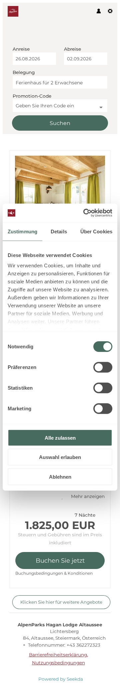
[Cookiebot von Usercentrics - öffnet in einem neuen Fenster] (84, 213)
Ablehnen (60, 476)
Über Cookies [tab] (96, 231)
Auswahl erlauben (60, 457)
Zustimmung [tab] (22, 231)
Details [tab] (59, 231)
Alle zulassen (60, 437)
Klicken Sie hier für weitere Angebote (61, 602)
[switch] (102, 367)
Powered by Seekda (60, 679)
